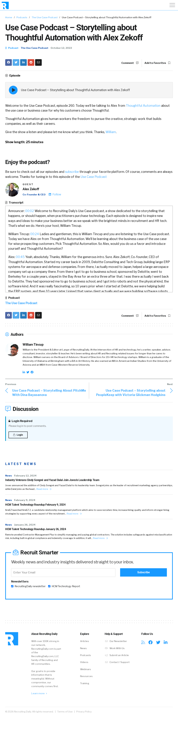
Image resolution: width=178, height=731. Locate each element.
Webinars (85, 669)
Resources (86, 676)
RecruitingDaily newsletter (30, 586)
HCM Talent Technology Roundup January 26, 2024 (35, 529)
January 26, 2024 (24, 524)
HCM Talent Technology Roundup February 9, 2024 (35, 504)
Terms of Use (65, 711)
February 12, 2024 (25, 475)
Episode (14, 75)
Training (84, 683)
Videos (84, 662)
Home (8, 17)
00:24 (34, 234)
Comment (127, 63)
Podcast (13, 48)
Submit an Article (119, 655)
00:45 (20, 257)
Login (19, 434)
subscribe (72, 172)
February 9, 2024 (24, 500)
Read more (42, 489)
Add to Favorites (155, 63)
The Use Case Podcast (45, 17)
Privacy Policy (84, 711)
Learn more (38, 693)
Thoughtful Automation (143, 105)
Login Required (21, 421)
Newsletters (20, 581)
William (111, 132)
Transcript (15, 202)
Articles (84, 641)
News (8, 475)
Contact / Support (119, 662)
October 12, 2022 (61, 48)
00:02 (29, 211)
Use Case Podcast (93, 177)
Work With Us (117, 648)
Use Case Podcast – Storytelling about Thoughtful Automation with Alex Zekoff (75, 90)
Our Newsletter (118, 641)
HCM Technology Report (66, 586)
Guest (28, 184)
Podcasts (22, 17)
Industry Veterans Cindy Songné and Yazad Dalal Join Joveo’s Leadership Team (52, 480)
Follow (56, 194)
